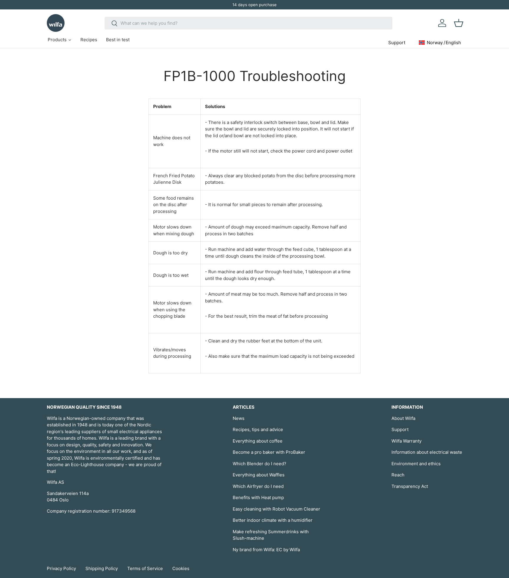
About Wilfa (403, 418)
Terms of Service (145, 568)
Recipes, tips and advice (258, 429)
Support (400, 429)
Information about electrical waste (426, 452)
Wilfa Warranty (406, 441)
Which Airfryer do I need (258, 486)
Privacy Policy (61, 568)
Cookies (180, 568)
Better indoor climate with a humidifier (273, 520)
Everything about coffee (257, 441)
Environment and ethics (416, 463)
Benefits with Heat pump (258, 497)
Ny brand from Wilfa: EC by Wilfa (266, 549)
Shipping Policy (101, 568)
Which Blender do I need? (259, 463)
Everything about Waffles (259, 475)
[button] (458, 22)
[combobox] (248, 23)
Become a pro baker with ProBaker (269, 452)
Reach (397, 475)
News (238, 418)
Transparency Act (409, 486)
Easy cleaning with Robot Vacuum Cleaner (276, 509)
